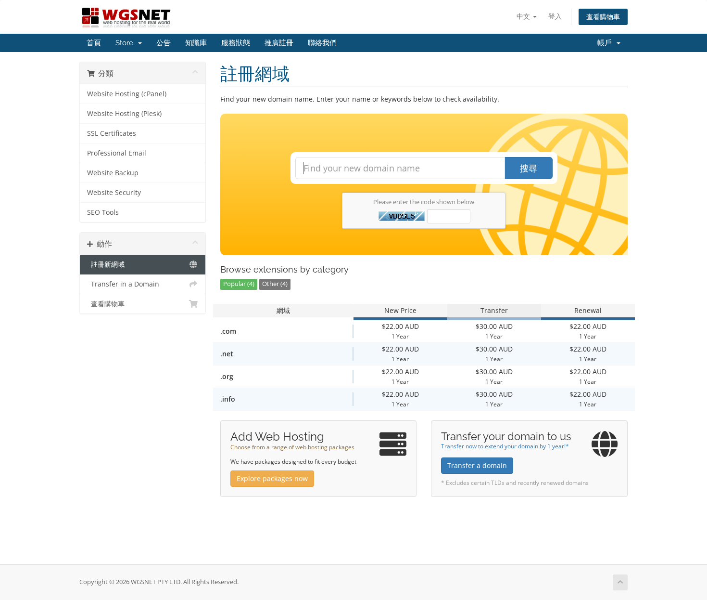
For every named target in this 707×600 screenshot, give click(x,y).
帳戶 (606, 43)
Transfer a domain (477, 465)
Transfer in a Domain (123, 284)
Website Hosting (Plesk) (124, 113)
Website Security (114, 192)
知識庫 (196, 43)
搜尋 (528, 168)
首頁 (94, 43)
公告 (163, 43)
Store (126, 43)
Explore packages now (272, 478)
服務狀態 (235, 43)
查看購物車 (603, 16)
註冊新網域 (106, 264)
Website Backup (113, 173)
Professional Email (116, 153)
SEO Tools (103, 212)
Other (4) (275, 284)
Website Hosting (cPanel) (126, 94)
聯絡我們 (322, 43)
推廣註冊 (279, 43)
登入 (555, 16)
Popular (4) (238, 284)
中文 (524, 16)
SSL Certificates (111, 133)
